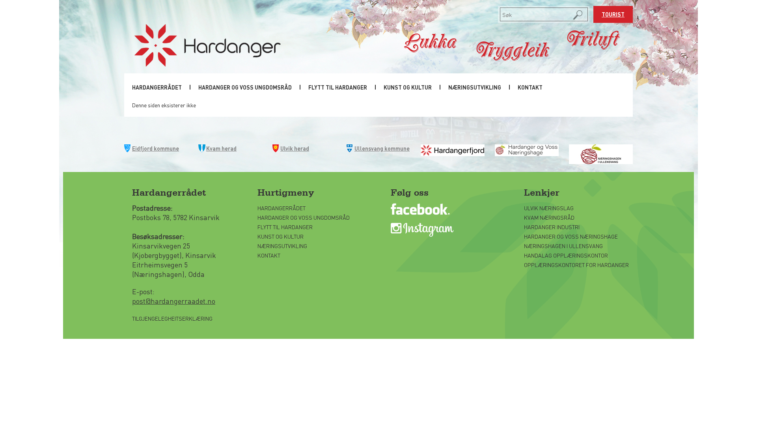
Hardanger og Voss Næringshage (571, 236)
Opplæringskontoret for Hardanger (576, 264)
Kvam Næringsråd (550, 217)
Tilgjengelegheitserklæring (172, 318)
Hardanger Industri (552, 226)
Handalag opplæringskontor (566, 255)
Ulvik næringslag (549, 207)
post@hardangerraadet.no (173, 300)
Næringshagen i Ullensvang (563, 245)
